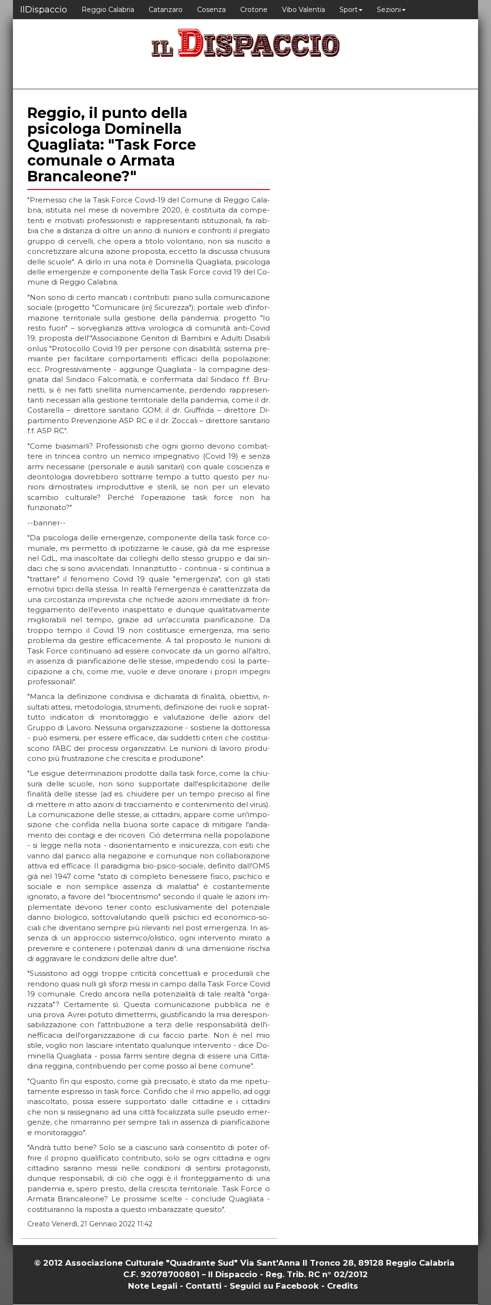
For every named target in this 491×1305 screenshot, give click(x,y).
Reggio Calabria (108, 9)
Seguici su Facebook (274, 1286)
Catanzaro (166, 9)
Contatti (204, 1286)
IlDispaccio (43, 9)
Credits (342, 1286)
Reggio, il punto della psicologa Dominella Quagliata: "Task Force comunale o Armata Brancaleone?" (111, 144)
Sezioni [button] (389, 9)
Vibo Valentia (303, 9)
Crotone (254, 9)
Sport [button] (348, 9)
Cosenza (211, 9)
